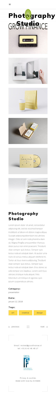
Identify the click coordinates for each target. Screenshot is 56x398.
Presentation (13, 292)
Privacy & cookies (28, 378)
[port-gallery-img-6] (28, 191)
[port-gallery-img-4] (28, 131)
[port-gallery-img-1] (28, 41)
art (13, 313)
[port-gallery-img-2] (28, 71)
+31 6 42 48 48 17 (29, 348)
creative (25, 313)
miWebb (36, 381)
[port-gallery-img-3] (28, 101)
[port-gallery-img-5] (28, 161)
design (40, 313)
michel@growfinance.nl (31, 345)
